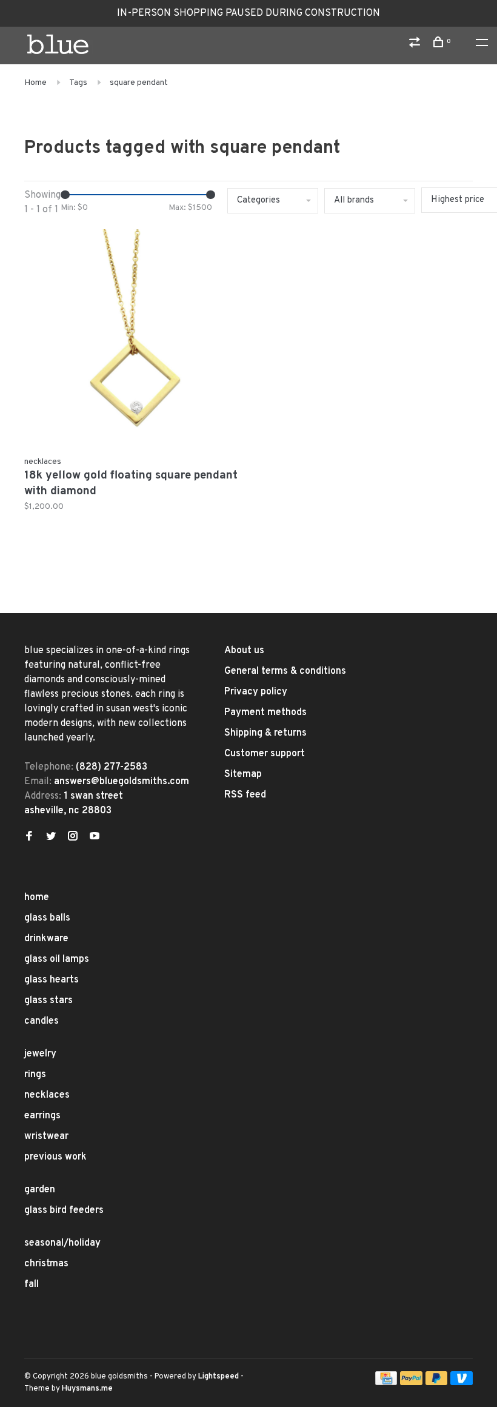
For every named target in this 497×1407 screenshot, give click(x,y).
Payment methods (265, 713)
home (36, 898)
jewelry (40, 1054)
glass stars (48, 1001)
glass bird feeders (64, 1210)
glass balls (47, 918)
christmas (46, 1264)
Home (35, 83)
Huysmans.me (87, 1389)
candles (41, 1021)
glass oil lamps (56, 959)
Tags (78, 83)
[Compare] (416, 44)
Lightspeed (218, 1377)
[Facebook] (29, 837)
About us (244, 651)
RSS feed (245, 795)
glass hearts (51, 980)
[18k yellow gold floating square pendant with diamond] (131, 339)
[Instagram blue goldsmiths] (73, 837)
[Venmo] (461, 1383)
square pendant (139, 83)
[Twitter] (51, 837)
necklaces (47, 1095)
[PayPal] (411, 1383)
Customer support (264, 754)
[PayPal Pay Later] (436, 1383)
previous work (55, 1157)
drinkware (46, 939)
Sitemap (243, 774)
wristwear (46, 1136)
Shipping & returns (265, 733)
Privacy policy (255, 692)
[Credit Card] (386, 1383)
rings (35, 1075)
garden (39, 1190)
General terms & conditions (285, 671)
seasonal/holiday (62, 1243)
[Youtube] (94, 837)
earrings (42, 1116)
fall (31, 1284)
